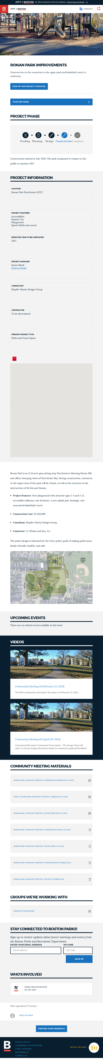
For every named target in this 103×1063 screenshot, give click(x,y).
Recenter (14, 359)
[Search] (98, 9)
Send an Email (18, 268)
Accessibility (22, 1052)
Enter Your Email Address (26, 945)
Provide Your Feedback (51, 1029)
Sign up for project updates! (29, 86)
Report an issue (78, 1047)
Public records (23, 1049)
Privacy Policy (23, 1042)
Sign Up (79, 959)
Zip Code (68, 945)
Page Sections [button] (21, 102)
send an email (26, 1015)
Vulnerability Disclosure (28, 1045)
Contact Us (21, 1056)
